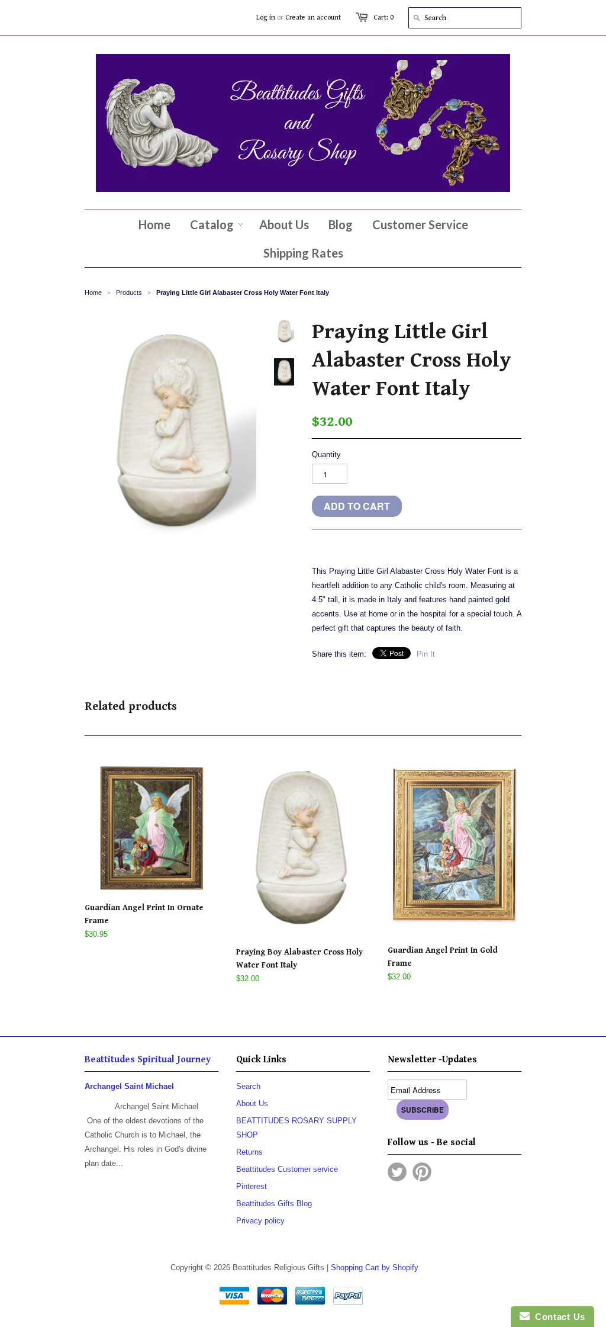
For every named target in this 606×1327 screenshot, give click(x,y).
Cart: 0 (383, 17)
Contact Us (557, 1317)
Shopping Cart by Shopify (374, 1267)
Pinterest (251, 1186)
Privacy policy (260, 1220)
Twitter (397, 1171)
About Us (252, 1103)
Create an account (313, 17)
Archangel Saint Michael (129, 1086)
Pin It (426, 654)
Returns (249, 1152)
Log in (265, 17)
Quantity (326, 454)
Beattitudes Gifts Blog (274, 1203)
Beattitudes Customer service (287, 1169)
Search (248, 1086)
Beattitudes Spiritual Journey (148, 1059)
